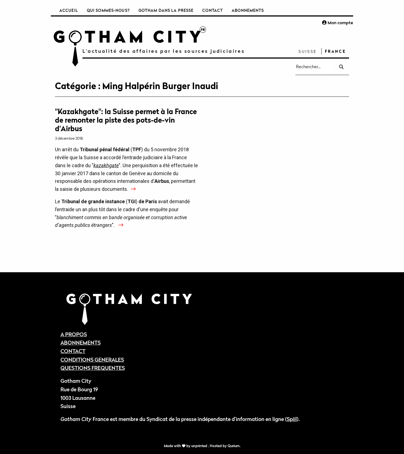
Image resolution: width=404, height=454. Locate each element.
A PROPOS (73, 334)
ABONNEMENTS (80, 342)
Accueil (68, 10)
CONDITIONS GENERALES (92, 359)
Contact (212, 10)
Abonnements (248, 10)
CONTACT (72, 351)
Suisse (307, 51)
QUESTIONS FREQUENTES (92, 368)
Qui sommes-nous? (108, 10)
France (335, 51)
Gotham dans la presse (166, 10)
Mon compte (339, 22)
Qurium (234, 446)
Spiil (292, 419)
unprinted (199, 446)
